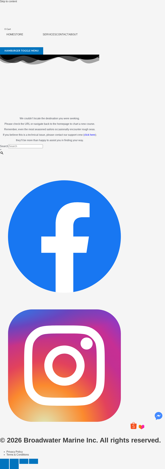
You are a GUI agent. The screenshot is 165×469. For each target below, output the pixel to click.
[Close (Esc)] (33, 461)
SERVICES (49, 34)
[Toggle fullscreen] (14, 461)
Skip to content (8, 1)
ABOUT (73, 34)
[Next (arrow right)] (14, 466)
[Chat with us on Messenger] (158, 416)
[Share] (23, 461)
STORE (18, 34)
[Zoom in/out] (4, 461)
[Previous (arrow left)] (4, 466)
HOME (10, 34)
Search (4, 146)
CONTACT (62, 34)
